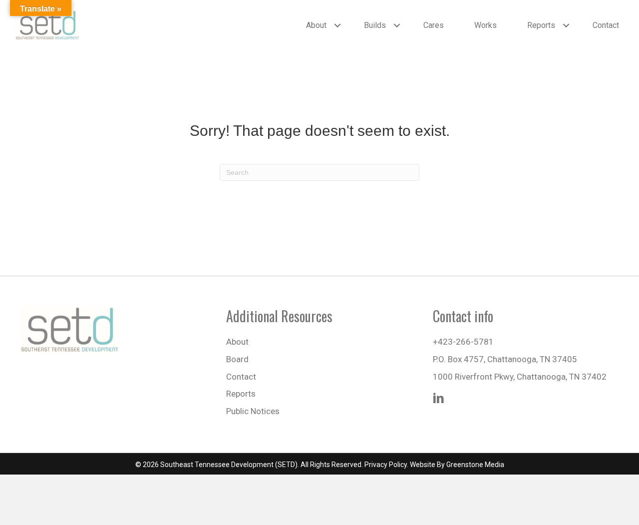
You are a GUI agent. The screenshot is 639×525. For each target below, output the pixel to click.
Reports (541, 25)
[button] (337, 25)
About (316, 25)
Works (485, 25)
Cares (433, 25)
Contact (606, 25)
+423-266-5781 (463, 342)
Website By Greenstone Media (457, 465)
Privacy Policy (385, 465)
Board (237, 359)
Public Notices (253, 411)
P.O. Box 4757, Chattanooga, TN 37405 (505, 359)
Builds (375, 25)
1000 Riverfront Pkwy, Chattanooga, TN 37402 (520, 377)
